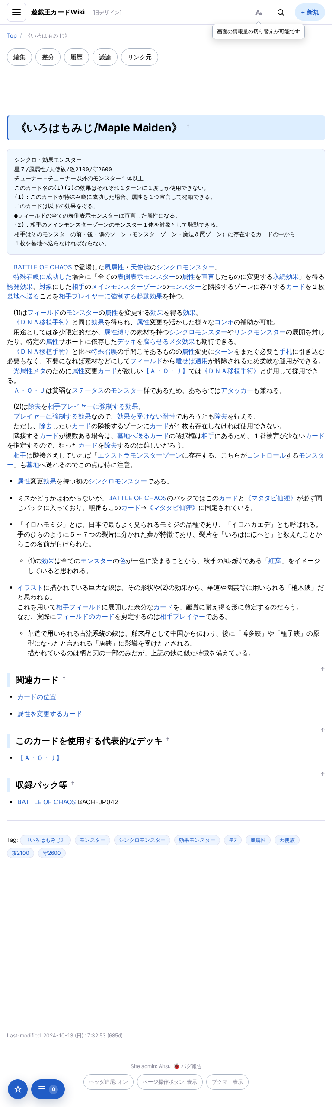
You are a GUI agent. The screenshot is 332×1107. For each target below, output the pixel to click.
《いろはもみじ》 (45, 840)
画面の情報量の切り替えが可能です (258, 31)
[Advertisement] (166, 85)
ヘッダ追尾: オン (108, 1081)
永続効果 (286, 276)
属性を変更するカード (49, 714)
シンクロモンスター (185, 267)
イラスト (30, 587)
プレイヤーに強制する (45, 416)
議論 (105, 57)
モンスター (159, 276)
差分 (48, 57)
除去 (34, 406)
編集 (19, 57)
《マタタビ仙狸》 (271, 498)
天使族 (140, 267)
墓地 (32, 465)
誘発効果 (20, 286)
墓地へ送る (23, 296)
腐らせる (156, 341)
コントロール (266, 455)
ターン (224, 351)
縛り (123, 332)
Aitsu (165, 1066)
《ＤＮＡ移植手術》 (42, 322)
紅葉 (274, 561)
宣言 (207, 276)
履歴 (76, 57)
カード (295, 286)
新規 (313, 12)
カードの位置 (36, 697)
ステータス (88, 390)
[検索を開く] (281, 12)
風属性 (114, 267)
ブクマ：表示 (227, 1081)
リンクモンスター (260, 332)
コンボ (224, 322)
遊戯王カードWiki (58, 12)
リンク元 (140, 57)
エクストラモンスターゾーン (140, 455)
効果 (156, 312)
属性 (188, 276)
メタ (175, 341)
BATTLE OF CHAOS (42, 267)
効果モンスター (197, 840)
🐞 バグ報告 (187, 1066)
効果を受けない (140, 416)
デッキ (127, 341)
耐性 (169, 416)
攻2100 (20, 853)
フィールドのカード (85, 616)
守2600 (52, 853)
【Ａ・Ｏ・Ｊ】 (165, 371)
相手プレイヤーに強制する (98, 296)
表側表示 (130, 276)
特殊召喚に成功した (42, 276)
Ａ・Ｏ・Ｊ (29, 390)
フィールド (43, 312)
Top (12, 35)
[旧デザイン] (106, 12)
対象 (45, 286)
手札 (285, 351)
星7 (233, 840)
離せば (185, 361)
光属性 (23, 371)
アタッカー (237, 390)
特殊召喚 (104, 351)
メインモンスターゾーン (127, 286)
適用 (201, 361)
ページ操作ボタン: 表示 (170, 1081)
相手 (78, 286)
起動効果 (150, 296)
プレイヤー (189, 616)
